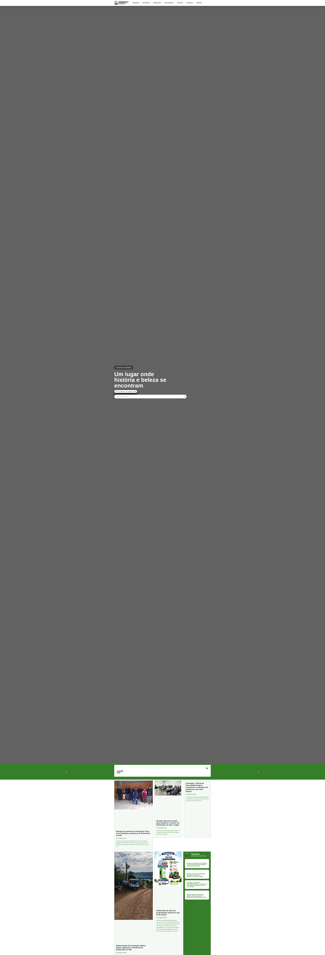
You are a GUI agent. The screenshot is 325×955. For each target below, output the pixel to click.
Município (136, 2)
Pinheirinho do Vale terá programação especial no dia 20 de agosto (168, 913)
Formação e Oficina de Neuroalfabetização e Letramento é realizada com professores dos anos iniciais (197, 787)
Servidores (189, 2)
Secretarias (146, 2)
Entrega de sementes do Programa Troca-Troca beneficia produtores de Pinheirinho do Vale (133, 833)
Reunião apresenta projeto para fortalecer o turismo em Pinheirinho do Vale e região (167, 823)
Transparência (169, 2)
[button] (123, 368)
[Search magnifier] (184, 396)
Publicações (157, 2)
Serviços (180, 2)
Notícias (199, 2)
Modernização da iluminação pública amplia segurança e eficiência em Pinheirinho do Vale (131, 948)
